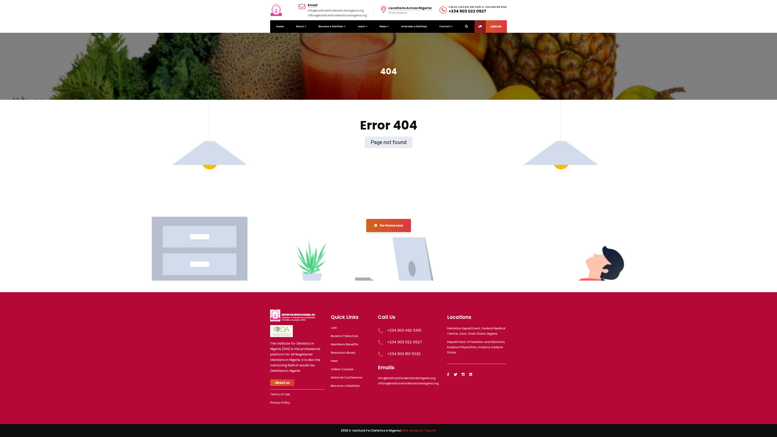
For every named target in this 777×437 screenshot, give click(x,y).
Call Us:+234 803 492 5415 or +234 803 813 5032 (478, 7)
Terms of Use (280, 394)
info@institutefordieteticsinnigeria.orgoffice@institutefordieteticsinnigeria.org (337, 12)
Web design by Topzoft (419, 431)
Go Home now (391, 225)
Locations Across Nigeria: (410, 8)
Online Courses (342, 369)
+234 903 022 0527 (467, 11)
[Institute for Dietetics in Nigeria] (276, 10)
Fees (334, 361)
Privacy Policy (280, 402)
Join (334, 328)
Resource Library (343, 352)
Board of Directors (344, 336)
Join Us (496, 26)
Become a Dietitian (345, 386)
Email (312, 5)
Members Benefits (344, 344)
